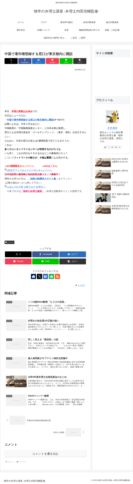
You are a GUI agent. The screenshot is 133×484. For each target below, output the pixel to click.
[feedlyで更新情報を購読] (51, 276)
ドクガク (112, 128)
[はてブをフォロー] (45, 276)
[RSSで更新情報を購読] (57, 276)
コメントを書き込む (45, 453)
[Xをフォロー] (39, 276)
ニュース (10, 242)
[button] (79, 61)
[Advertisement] (45, 91)
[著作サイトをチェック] (33, 276)
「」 (43, 178)
